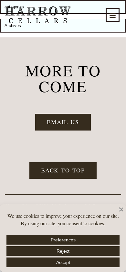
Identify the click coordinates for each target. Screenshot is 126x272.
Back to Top (63, 170)
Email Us (63, 122)
